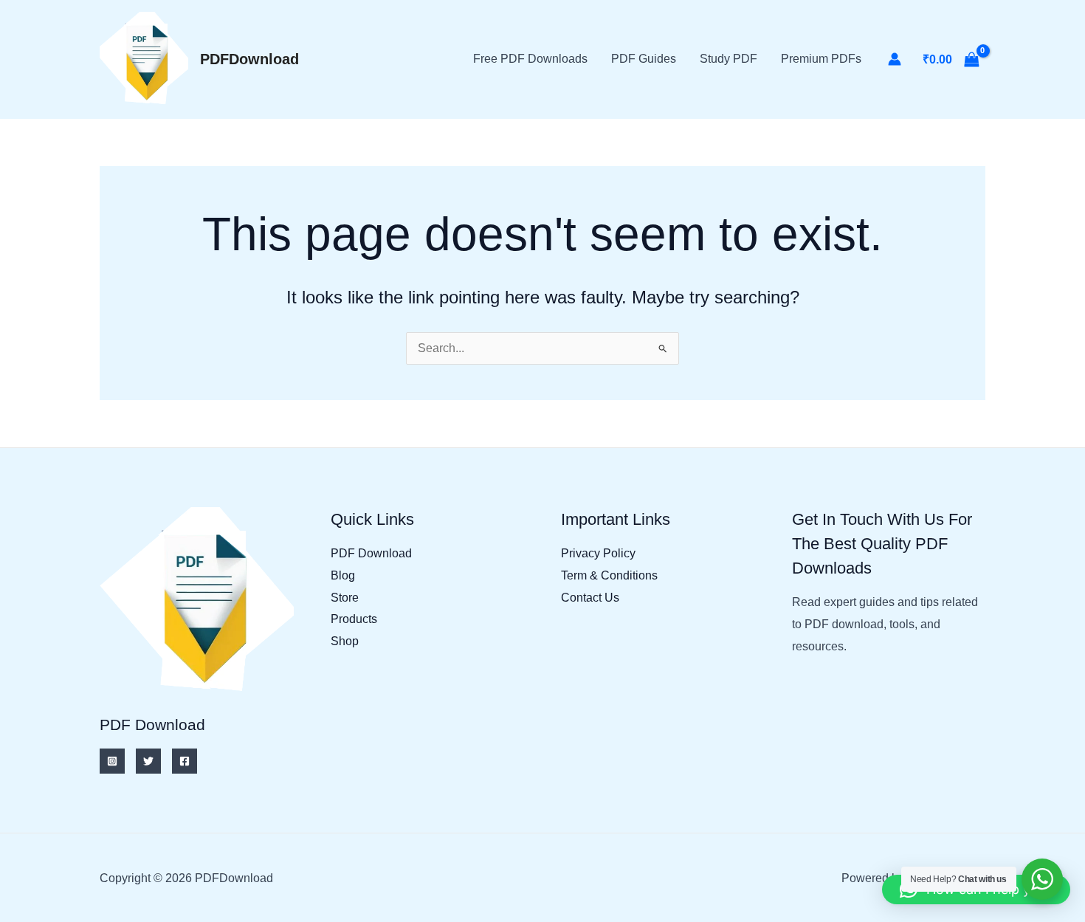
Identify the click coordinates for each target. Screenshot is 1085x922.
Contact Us (590, 597)
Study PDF (728, 58)
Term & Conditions (609, 575)
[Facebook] (184, 761)
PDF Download (371, 553)
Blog (343, 575)
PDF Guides (643, 58)
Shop (345, 641)
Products (354, 619)
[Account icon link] (894, 59)
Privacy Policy (598, 553)
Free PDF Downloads (530, 58)
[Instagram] (112, 761)
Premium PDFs (821, 58)
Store (345, 597)
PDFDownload (249, 59)
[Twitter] (148, 761)
